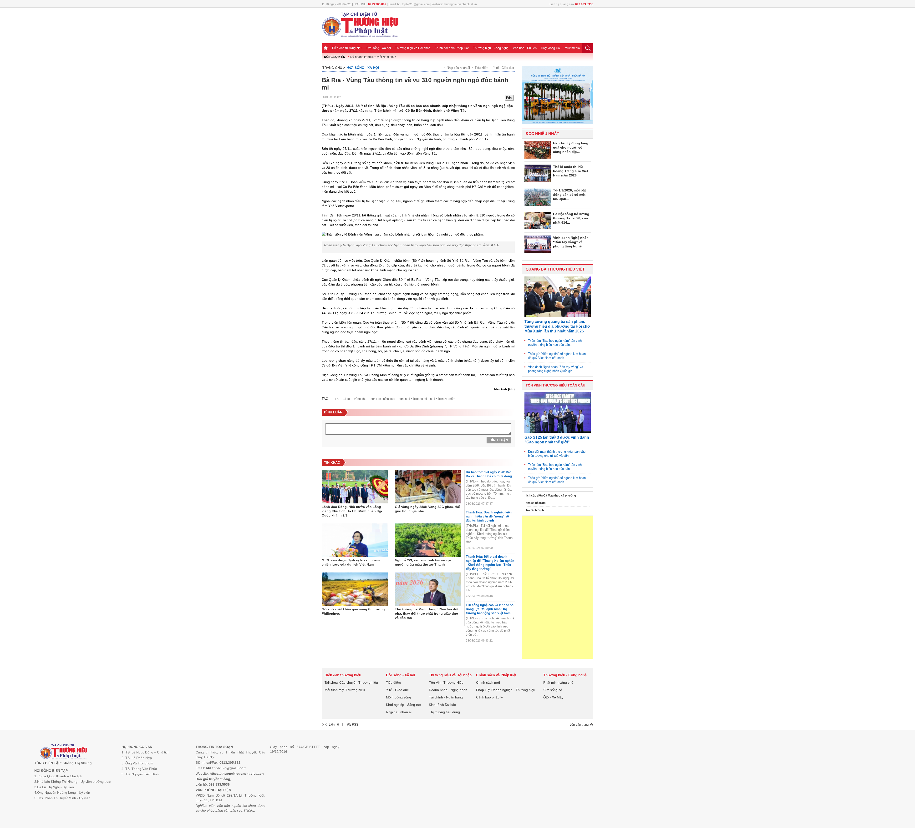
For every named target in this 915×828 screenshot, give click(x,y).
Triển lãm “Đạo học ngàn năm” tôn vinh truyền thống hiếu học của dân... (555, 342)
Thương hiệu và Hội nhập (412, 48)
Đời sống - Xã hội (378, 48)
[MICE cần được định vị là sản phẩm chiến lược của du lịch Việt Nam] (355, 540)
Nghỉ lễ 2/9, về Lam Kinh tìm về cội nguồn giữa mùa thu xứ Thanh (423, 562)
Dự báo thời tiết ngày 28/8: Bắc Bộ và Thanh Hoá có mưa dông (489, 474)
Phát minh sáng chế (558, 682)
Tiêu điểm (481, 68)
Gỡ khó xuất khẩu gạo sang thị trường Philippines (353, 611)
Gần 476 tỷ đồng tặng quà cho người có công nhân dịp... (570, 147)
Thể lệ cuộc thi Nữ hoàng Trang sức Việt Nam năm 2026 (570, 171)
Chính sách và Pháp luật (452, 48)
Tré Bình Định (535, 510)
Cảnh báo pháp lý (489, 697)
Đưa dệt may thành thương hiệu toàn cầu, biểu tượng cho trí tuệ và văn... (557, 453)
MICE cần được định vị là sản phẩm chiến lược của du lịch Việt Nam (351, 562)
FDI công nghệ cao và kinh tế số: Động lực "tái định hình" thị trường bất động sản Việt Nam (490, 609)
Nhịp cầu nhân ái (458, 68)
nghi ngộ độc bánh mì (413, 399)
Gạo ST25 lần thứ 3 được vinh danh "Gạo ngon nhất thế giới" (556, 439)
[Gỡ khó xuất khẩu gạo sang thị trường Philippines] (355, 589)
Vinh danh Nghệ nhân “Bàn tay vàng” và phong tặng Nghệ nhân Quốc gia (555, 369)
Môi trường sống (398, 697)
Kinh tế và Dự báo (442, 705)
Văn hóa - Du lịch (525, 48)
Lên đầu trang (580, 724)
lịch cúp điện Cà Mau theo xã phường (551, 495)
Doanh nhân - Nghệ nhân (448, 690)
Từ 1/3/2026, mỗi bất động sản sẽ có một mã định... (569, 194)
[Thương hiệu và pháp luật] (63, 752)
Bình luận (499, 440)
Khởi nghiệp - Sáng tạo (403, 705)
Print (509, 98)
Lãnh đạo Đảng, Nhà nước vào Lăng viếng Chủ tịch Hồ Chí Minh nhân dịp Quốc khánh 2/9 (352, 511)
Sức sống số (552, 690)
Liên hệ (334, 724)
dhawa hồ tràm (536, 503)
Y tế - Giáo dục (503, 68)
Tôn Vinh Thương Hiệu (446, 682)
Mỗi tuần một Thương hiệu (345, 690)
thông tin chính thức (382, 399)
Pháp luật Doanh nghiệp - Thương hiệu (505, 690)
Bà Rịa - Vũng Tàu (354, 399)
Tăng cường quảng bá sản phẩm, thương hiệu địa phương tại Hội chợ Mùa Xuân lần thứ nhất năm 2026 (557, 326)
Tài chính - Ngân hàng (446, 697)
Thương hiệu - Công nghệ (490, 48)
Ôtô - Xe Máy (553, 697)
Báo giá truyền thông (213, 779)
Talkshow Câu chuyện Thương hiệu (351, 682)
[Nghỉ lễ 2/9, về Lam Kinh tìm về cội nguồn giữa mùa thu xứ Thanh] (428, 540)
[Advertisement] (557, 587)
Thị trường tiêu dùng (444, 712)
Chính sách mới (488, 682)
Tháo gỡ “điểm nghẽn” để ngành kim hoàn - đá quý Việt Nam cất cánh (558, 356)
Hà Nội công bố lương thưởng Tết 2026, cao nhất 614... (571, 218)
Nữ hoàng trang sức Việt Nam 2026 (373, 57)
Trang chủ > (333, 68)
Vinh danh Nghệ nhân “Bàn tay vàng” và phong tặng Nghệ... (571, 242)
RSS (355, 724)
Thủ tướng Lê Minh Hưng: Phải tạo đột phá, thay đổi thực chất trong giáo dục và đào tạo (426, 613)
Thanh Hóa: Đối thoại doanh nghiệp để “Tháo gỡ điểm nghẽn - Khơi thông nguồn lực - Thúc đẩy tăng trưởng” (490, 563)
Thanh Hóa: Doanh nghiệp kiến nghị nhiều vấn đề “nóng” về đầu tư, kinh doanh (489, 516)
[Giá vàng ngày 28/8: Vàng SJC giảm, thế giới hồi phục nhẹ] (428, 486)
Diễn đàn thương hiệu (347, 48)
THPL (335, 399)
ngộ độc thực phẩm (442, 399)
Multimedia (572, 48)
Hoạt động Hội (550, 48)
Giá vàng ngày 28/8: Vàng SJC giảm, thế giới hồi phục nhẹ (427, 509)
